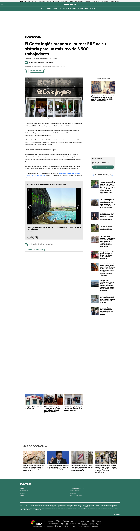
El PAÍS (51, 521)
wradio (67, 524)
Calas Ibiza (80, 1)
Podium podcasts (66, 526)
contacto (22, 493)
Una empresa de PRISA (37, 522)
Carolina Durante (65, 1)
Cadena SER (82, 521)
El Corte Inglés (39, 249)
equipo (22, 488)
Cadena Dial (80, 524)
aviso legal (73, 493)
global (49, 8)
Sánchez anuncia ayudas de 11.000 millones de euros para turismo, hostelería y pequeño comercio (53, 409)
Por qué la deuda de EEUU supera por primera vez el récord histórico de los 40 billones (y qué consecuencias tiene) (82, 468)
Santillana (67, 521)
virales (55, 8)
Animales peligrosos (114, 1)
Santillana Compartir (75, 521)
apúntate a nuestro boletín (103, 167)
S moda (80, 526)
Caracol (99, 521)
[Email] (36, 237)
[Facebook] (29, 237)
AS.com (87, 521)
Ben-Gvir (57, 1)
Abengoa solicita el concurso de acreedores (34, 407)
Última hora (129, 4)
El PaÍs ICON (73, 526)
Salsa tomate (73, 1)
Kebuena (97, 524)
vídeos (65, 8)
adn (93, 521)
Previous (30, 207)
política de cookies (75, 490)
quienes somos (24, 490)
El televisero (72, 8)
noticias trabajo (83, 8)
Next (77, 207)
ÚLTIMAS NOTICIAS (94, 8)
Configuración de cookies (77, 488)
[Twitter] (32, 237)
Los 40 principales (59, 521)
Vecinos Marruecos (32, 1)
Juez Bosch (87, 1)
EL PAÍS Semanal (85, 524)
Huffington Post (53, 524)
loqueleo (87, 526)
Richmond (50, 526)
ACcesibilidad (73, 498)
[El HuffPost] (71, 4)
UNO (63, 524)
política (43, 8)
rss (21, 498)
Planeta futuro (92, 524)
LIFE (60, 8)
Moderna (58, 526)
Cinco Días (73, 524)
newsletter (23, 495)
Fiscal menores (41, 1)
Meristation (95, 526)
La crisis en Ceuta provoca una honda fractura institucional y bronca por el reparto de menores (107, 311)
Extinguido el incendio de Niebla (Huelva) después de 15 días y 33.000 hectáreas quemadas (107, 255)
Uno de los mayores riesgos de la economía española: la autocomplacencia (73, 408)
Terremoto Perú (50, 1)
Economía (33, 37)
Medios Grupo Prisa (37, 526)
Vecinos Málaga (104, 1)
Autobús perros (95, 1)
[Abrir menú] (2, 4)
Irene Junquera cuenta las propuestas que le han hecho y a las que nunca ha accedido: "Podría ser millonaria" (107, 216)
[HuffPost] (25, 483)
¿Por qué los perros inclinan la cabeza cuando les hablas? (106, 228)
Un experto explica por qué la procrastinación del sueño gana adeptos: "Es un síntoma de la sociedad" (107, 299)
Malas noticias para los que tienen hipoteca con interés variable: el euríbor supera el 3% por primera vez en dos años (33, 468)
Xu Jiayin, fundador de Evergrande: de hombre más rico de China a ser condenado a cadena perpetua (58, 467)
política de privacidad (76, 495)
